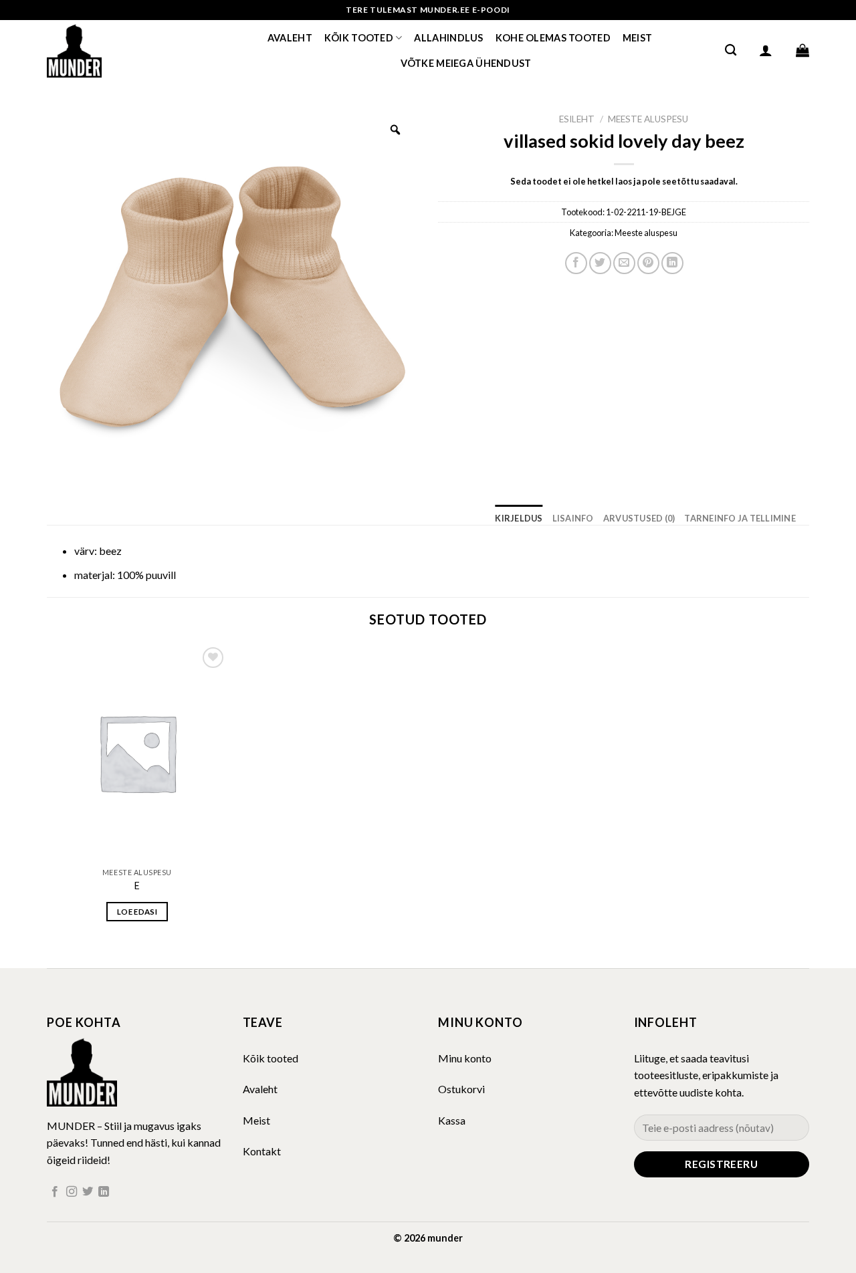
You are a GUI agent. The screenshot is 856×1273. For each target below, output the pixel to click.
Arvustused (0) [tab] (639, 518)
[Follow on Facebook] (54, 1192)
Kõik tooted (358, 37)
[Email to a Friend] (624, 263)
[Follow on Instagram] (71, 1192)
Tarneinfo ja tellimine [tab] (740, 518)
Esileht (577, 119)
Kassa (451, 1120)
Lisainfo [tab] (573, 518)
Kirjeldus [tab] (518, 518)
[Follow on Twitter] (87, 1192)
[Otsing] (730, 50)
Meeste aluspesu (648, 119)
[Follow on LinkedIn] (103, 1192)
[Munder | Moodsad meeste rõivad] (114, 50)
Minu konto (465, 1058)
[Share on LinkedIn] (672, 263)
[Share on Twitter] (600, 263)
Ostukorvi (461, 1088)
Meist (637, 37)
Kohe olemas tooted (553, 37)
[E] (137, 752)
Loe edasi (137, 911)
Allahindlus (448, 37)
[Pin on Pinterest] (648, 263)
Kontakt (262, 1151)
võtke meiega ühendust (466, 63)
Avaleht (290, 37)
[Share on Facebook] (576, 263)
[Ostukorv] (802, 50)
